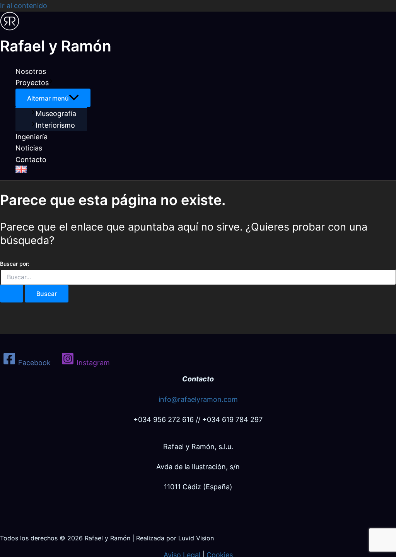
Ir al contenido (23, 6)
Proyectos (32, 83)
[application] (51, 83)
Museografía (56, 113)
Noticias (28, 148)
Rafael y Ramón (55, 46)
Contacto (30, 159)
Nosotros (30, 71)
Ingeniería (31, 137)
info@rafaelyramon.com (198, 399)
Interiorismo (55, 125)
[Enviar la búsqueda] (11, 293)
